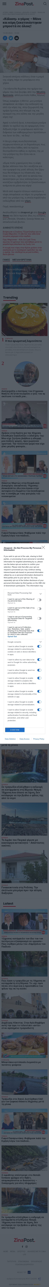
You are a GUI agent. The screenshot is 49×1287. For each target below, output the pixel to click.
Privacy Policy (38, 739)
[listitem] (24, 594)
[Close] (44, 548)
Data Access (24, 739)
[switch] (39, 600)
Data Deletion (10, 739)
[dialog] (24, 643)
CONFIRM (14, 730)
